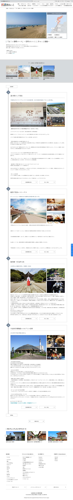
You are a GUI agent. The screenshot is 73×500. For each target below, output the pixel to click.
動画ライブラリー (25, 475)
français (56, 460)
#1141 (24, 72)
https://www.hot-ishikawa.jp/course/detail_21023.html (15, 437)
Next (67, 435)
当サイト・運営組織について (27, 457)
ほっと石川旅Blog (10, 462)
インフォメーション (10, 481)
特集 (7, 461)
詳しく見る (46, 182)
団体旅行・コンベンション (27, 468)
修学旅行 (24, 465)
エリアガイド (36, 5)
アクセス (8, 476)
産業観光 (24, 470)
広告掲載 (24, 458)
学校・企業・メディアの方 (60, 1)
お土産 (8, 471)
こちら (13, 53)
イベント (8, 473)
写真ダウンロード (25, 473)
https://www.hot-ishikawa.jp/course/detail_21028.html (57, 437)
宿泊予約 (8, 474)
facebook (40, 457)
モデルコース (11, 8)
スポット (8, 466)
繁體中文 (56, 458)
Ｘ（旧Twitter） (41, 460)
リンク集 (24, 460)
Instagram (41, 458)
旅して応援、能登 (22, 5)
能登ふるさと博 (41, 465)
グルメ (8, 469)
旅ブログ (29, 5)
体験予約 (8, 467)
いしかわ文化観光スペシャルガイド (47, 5)
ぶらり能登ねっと (59, 5)
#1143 (49, 73)
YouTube (40, 462)
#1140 (11, 72)
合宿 (23, 467)
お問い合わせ (56, 487)
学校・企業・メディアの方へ (27, 463)
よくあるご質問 (41, 467)
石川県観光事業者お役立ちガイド (28, 462)
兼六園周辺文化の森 (68, 5)
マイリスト (8, 457)
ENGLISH (56, 457)
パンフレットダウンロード (11, 477)
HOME (7, 8)
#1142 (36, 72)
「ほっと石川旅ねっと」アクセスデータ (29, 472)
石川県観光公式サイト (7, 4)
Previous (6, 435)
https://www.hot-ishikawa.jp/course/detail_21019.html (36, 437)
